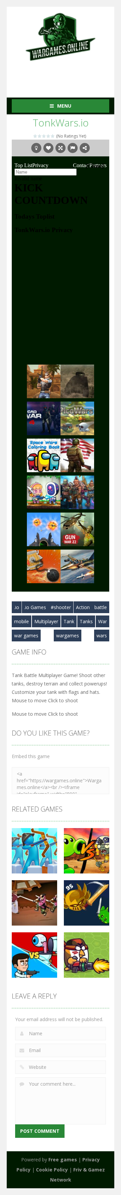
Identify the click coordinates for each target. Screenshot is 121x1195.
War (102, 621)
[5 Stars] (53, 136)
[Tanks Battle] (77, 381)
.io (16, 607)
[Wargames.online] (60, 36)
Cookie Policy (52, 1169)
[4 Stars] (48, 136)
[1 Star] (35, 136)
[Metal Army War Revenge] (44, 492)
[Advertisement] (66, 75)
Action (83, 607)
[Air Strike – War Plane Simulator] (44, 529)
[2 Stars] (40, 136)
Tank (69, 621)
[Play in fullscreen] (60, 148)
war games (26, 635)
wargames (67, 635)
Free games (62, 1159)
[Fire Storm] (77, 492)
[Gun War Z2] (77, 529)
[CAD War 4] (44, 418)
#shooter (61, 607)
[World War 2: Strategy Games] (77, 455)
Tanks (86, 621)
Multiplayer (46, 621)
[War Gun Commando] (44, 381)
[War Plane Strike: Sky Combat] (77, 566)
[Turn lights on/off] (36, 148)
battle (100, 607)
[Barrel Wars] (44, 566)
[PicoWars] (77, 418)
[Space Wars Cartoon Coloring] (44, 455)
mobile (21, 621)
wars (101, 635)
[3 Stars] (44, 136)
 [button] (73, 148)
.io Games (35, 607)
